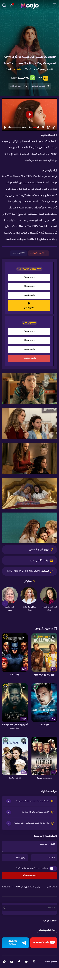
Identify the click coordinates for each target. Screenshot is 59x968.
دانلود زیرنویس (29, 358)
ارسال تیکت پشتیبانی (47, 930)
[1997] (15, 756)
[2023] (15, 702)
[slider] (14, 127)
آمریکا (8, 69)
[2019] (44, 652)
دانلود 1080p (29, 295)
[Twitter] (26, 962)
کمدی (36, 69)
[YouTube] (11, 962)
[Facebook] (19, 962)
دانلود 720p (29, 286)
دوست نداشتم (17, 86)
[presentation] (54, 603)
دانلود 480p (29, 277)
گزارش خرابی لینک (37, 253)
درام (42, 69)
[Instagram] (34, 962)
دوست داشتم (39, 86)
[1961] (44, 756)
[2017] (15, 652)
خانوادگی (49, 69)
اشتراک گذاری (17, 253)
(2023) (7, 57)
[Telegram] (4, 962)
